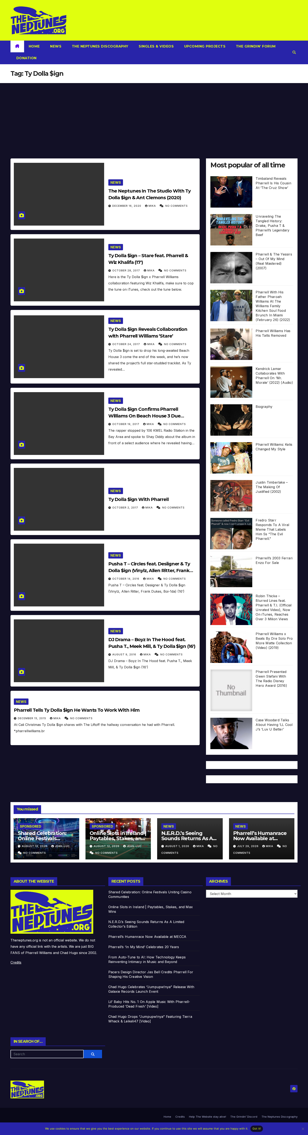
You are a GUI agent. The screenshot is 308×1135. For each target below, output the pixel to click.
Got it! (256, 1128)
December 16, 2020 (127, 205)
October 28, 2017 (126, 270)
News (55, 46)
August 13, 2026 (35, 846)
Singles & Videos (156, 46)
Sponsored (30, 826)
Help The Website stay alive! (207, 1116)
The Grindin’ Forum (255, 46)
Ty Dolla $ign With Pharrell (138, 499)
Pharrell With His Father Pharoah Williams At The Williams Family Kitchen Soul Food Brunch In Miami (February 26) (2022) (273, 306)
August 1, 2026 (177, 846)
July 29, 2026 (248, 846)
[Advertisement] (154, 114)
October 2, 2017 (125, 507)
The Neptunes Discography (99, 46)
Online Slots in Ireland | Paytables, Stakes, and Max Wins (118, 838)
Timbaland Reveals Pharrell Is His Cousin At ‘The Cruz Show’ (273, 183)
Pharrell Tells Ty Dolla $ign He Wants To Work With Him (77, 710)
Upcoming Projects (204, 46)
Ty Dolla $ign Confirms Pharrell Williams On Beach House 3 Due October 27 (144, 415)
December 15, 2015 (32, 718)
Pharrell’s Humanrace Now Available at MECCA (260, 838)
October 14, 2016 (126, 578)
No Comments (176, 205)
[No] (303, 1129)
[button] (294, 52)
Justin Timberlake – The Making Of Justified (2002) (272, 487)
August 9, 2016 (124, 654)
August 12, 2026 (107, 846)
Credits (15, 962)
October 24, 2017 (126, 344)
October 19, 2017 (126, 424)
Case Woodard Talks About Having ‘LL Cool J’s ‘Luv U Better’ (274, 724)
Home (34, 46)
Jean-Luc (62, 846)
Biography (264, 406)
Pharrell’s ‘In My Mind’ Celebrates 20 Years (143, 947)
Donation (26, 58)
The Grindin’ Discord (243, 1116)
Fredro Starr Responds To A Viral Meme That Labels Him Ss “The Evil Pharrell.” (272, 529)
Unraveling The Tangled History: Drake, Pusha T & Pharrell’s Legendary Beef (272, 225)
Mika (153, 205)
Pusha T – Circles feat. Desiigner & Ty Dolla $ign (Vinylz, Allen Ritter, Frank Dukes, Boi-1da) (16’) (149, 570)
